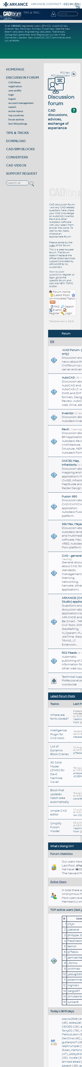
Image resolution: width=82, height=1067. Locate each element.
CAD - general (72, 555)
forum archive (16, 119)
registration (15, 86)
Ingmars (73, 985)
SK (71, 4)
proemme (74, 979)
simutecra (74, 996)
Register (54, 313)
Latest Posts (62, 295)
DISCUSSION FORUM (22, 77)
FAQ (57, 306)
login (11, 94)
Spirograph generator (17, 34)
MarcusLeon (70, 1034)
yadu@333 (74, 974)
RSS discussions (60, 75)
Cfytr (70, 924)
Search (69, 306)
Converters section (16, 37)
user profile (14, 90)
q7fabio (77, 753)
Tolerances (58, 31)
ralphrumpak (71, 1046)
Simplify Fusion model (55, 827)
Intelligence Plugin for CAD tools (58, 734)
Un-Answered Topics (62, 298)
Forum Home (61, 292)
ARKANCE (38, 4)
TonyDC (67, 1030)
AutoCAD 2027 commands (50, 37)
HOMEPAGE (15, 69)
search (12, 107)
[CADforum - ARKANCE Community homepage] (12, 14)
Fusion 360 (69, 496)
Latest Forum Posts (62, 696)
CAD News (14, 82)
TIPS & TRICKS (17, 133)
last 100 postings (17, 123)
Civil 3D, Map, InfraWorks (70, 463)
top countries (16, 115)
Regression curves (47, 34)
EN (52, 341)
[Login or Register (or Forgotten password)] (53, 14)
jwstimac (73, 968)
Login (68, 313)
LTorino (72, 963)
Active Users (58, 881)
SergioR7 (73, 991)
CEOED (67, 1026)
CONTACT (54, 4)
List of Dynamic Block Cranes (59, 750)
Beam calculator (14, 31)
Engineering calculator (38, 31)
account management (21, 103)
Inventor (68, 413)
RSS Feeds (69, 653)
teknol (71, 946)
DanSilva (68, 1038)
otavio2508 (69, 1019)
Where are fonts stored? (59, 717)
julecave (73, 929)
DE (78, 7)
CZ (65, 4)
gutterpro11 (69, 1042)
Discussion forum (61, 100)
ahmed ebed (71, 1061)
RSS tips (65, 72)
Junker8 (72, 1002)
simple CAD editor (58, 812)
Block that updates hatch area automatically (59, 796)
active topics (15, 111)
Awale (73, 1057)
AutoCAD (68, 377)
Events (57, 310)
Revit (65, 429)
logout (12, 98)
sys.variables (12, 40)
